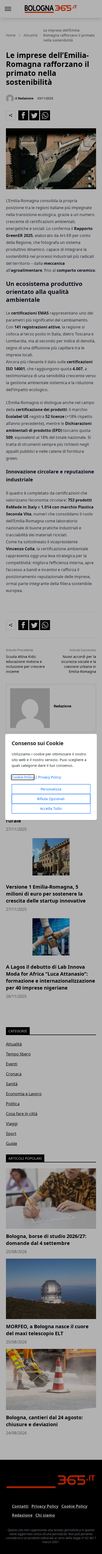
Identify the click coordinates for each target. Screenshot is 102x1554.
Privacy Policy (49, 777)
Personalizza (51, 789)
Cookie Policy (23, 777)
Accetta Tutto (51, 808)
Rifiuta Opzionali (51, 799)
